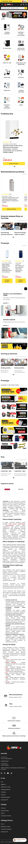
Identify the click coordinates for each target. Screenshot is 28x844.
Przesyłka (3, 794)
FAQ (2, 781)
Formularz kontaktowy (6, 829)
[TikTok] (11, 773)
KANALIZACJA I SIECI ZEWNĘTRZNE (21, 63)
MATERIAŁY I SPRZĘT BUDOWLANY (7, 106)
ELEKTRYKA (21, 77)
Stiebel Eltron (18, 552)
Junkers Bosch (19, 550)
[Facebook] (4, 773)
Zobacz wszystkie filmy (21, 220)
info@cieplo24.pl (4, 761)
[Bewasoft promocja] (14, 445)
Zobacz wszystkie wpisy (21, 356)
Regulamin (3, 784)
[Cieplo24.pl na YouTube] (24, 1)
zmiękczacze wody (15, 533)
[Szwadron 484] (14, 414)
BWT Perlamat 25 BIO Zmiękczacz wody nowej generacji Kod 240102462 (19, 268)
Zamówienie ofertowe (6, 815)
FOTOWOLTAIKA (7, 48)
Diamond (21, 553)
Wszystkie (24, 174)
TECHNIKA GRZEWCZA (7, 33)
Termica (23, 552)
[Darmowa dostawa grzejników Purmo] (14, 391)
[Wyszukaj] (25, 8)
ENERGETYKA (7, 90)
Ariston (8, 552)
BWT (4, 553)
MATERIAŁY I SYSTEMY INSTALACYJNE (21, 34)
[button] (24, 4)
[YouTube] (8, 773)
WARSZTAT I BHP (7, 63)
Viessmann (5, 550)
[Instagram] (1, 773)
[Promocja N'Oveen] (14, 422)
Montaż (2, 813)
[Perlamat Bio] (14, 438)
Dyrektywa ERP (4, 799)
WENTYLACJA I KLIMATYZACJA (21, 49)
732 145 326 (4, 758)
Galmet (12, 552)
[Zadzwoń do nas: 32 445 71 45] (21, 4)
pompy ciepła (20, 525)
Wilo (12, 553)
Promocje (3, 808)
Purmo (15, 553)
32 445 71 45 (4, 757)
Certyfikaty (3, 792)
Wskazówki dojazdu (5, 797)
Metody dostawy (5, 810)
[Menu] (2, 4)
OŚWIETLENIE (7, 77)
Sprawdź (5, 303)
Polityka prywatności (5, 789)
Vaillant (4, 552)
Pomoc (2, 824)
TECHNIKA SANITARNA (21, 91)
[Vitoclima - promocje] (14, 430)
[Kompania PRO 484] (14, 406)
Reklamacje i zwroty (5, 787)
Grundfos (8, 553)
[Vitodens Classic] (14, 399)
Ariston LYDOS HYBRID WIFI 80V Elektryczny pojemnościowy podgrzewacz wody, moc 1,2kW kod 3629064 (7, 269)
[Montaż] (14, 14)
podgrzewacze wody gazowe (10, 527)
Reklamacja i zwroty (5, 826)
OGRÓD (21, 105)
